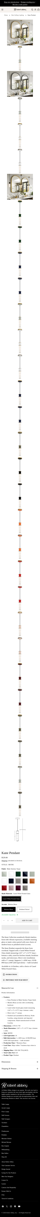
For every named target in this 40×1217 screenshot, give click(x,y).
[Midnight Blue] (25, 874)
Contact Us (5, 1180)
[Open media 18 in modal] (29, 486)
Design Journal (6, 1169)
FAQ (3, 1195)
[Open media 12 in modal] (29, 332)
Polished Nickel (24, 909)
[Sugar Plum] (18, 888)
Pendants (4, 1135)
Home (6, 15)
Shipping (4, 860)
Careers (4, 1184)
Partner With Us (6, 1191)
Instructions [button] (11, 974)
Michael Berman (6, 1142)
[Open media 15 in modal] (29, 409)
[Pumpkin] (32, 881)
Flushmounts (5, 1131)
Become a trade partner (20, 4)
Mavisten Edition (6, 1138)
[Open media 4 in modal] (29, 126)
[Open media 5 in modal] (29, 152)
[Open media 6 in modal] (29, 178)
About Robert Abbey (8, 1162)
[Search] (32, 9)
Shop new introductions (11, 2)
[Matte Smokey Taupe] (18, 881)
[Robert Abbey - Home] (14, 1085)
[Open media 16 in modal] (29, 435)
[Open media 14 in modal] (29, 384)
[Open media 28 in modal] (29, 744)
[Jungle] (18, 874)
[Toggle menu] (2, 10)
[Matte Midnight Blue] (11, 881)
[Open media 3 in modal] (29, 101)
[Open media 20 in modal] (29, 538)
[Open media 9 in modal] (29, 255)
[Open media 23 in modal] (29, 615)
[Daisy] (11, 874)
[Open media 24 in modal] (29, 641)
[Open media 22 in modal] (29, 589)
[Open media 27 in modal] (29, 718)
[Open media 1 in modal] (29, 49)
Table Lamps (5, 1104)
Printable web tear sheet (17, 980)
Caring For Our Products (9, 1173)
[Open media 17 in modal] (29, 461)
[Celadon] (4, 874)
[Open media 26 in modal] (29, 692)
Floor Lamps (5, 1111)
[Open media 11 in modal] (29, 306)
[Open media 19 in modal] (29, 512)
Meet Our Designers (7, 1176)
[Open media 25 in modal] (29, 666)
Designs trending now (28, 2)
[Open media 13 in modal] (29, 358)
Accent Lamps (6, 1108)
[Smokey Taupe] (25, 888)
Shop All (4, 1157)
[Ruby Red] (4, 888)
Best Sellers (5, 1153)
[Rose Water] (11, 888)
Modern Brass (8, 909)
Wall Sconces (5, 1115)
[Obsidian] (25, 881)
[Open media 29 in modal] (29, 769)
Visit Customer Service (8, 1165)
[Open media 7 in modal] (29, 204)
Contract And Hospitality (9, 1187)
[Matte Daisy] (4, 881)
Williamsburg (5, 1149)
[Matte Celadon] (32, 874)
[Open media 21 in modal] (29, 564)
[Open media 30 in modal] (29, 795)
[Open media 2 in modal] (29, 75)
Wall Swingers (6, 1119)
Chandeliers (5, 1126)
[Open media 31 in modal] (29, 821)
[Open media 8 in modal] (29, 229)
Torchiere (4, 1122)
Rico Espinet (5, 1146)
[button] (20, 927)
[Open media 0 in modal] (29, 24)
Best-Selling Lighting (17, 15)
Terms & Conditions (7, 1198)
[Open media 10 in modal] (29, 281)
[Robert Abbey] (20, 9)
